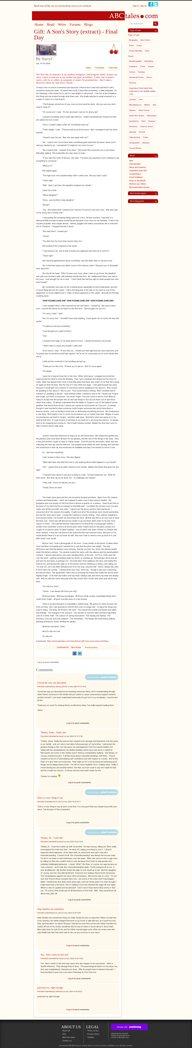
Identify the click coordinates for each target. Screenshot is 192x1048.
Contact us (67, 1041)
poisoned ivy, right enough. (50, 987)
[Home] (96, 15)
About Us (66, 1030)
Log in (39, 662)
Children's (133, 66)
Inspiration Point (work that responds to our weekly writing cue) (142, 91)
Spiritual (132, 132)
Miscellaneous (135, 105)
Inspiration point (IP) (138, 170)
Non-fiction (76, 647)
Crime (142, 66)
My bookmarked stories (139, 187)
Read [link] (132, 155)
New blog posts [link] (137, 201)
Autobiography (91, 647)
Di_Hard (59, 802)
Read (50, 24)
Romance (133, 126)
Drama (151, 66)
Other (131, 45)
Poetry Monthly (135, 51)
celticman (59, 991)
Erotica (132, 72)
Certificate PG (63, 647)
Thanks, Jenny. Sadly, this (53, 732)
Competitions (135, 174)
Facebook (74, 653)
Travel (145, 137)
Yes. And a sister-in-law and (54, 954)
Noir (154, 105)
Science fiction (146, 126)
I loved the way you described (51, 682)
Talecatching (134, 137)
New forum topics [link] (138, 193)
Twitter (80, 653)
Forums (75, 24)
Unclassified (134, 143)
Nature (147, 105)
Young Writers (135, 148)
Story (147, 51)
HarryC (47, 59)
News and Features (137, 167)
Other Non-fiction (136, 116)
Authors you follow (137, 184)
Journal (132, 99)
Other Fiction (143, 110)
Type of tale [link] (135, 30)
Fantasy (141, 72)
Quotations (134, 121)
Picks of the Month (137, 180)
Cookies (90, 1037)
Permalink (41, 687)
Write (62, 24)
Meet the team (68, 1037)
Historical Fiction (136, 77)
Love (140, 99)
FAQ (64, 1034)
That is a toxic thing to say (50, 797)
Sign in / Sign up (140, 6)
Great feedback (135, 177)
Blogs (88, 24)
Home (39, 24)
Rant (144, 121)
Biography (133, 40)
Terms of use (93, 1030)
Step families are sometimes (50, 909)
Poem (139, 45)
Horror (149, 77)
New (131, 160)
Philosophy (151, 116)
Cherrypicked (134, 164)
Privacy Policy (93, 1034)
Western (146, 143)
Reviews (151, 121)
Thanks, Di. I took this (52, 837)
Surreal (142, 132)
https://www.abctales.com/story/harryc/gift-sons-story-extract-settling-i (78, 641)
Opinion (132, 110)
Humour (132, 83)
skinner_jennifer (61, 687)
